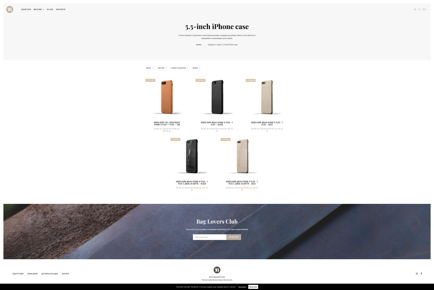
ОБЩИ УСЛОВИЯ (18, 274)
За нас (50, 9)
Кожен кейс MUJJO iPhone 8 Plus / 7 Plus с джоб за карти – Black (192, 182)
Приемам (253, 287)
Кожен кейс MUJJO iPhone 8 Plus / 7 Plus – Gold (267, 123)
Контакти (60, 9)
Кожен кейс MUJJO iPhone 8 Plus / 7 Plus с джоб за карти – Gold (242, 182)
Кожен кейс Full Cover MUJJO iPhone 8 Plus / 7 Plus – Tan (167, 123)
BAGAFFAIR (26, 9)
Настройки (242, 287)
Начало (198, 45)
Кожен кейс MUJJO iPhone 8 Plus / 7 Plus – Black (217, 123)
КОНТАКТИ (65, 274)
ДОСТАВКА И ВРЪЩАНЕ (49, 274)
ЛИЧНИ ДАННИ (32, 274)
